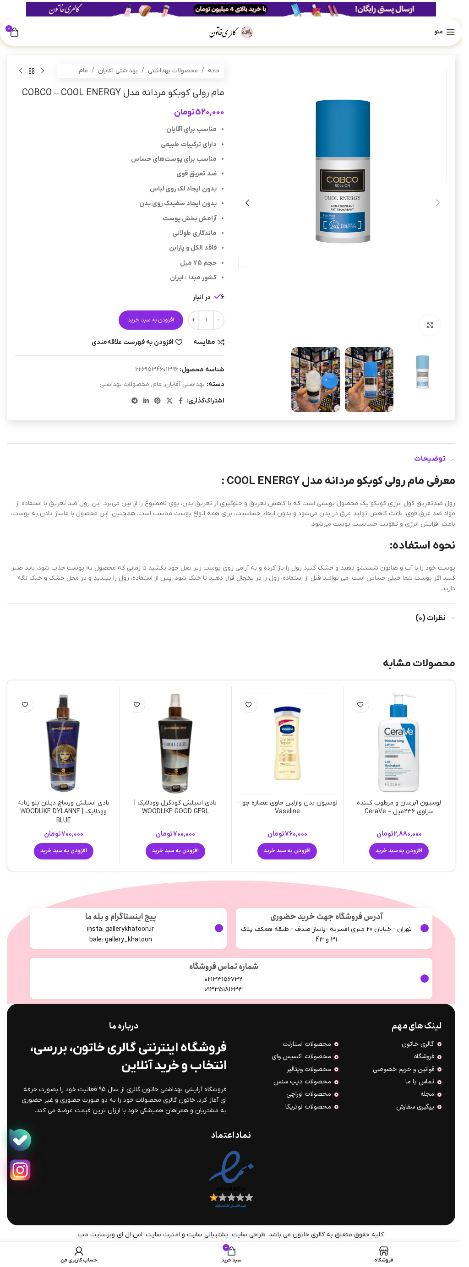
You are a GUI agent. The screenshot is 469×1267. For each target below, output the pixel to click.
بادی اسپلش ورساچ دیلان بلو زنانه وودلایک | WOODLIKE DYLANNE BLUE (63, 812)
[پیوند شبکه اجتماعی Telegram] (135, 401)
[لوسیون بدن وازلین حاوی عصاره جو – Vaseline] (287, 743)
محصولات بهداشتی (173, 70)
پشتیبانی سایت (208, 1234)
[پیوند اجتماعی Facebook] (180, 401)
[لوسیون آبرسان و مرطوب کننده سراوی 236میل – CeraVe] (399, 743)
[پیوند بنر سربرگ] (231, 9)
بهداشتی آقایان (118, 70)
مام (83, 70)
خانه (214, 70)
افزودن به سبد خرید (151, 320)
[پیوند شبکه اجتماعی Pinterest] (158, 401)
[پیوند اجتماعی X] (169, 401)
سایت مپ (92, 1234)
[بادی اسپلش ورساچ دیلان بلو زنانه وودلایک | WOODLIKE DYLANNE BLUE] (63, 743)
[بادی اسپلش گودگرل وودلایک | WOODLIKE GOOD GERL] (175, 743)
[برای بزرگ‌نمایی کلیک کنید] (430, 325)
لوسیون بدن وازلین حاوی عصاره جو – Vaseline (287, 807)
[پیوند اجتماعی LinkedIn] (146, 401)
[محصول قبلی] (42, 70)
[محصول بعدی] (20, 70)
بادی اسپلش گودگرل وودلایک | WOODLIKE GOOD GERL (175, 807)
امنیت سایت (163, 1234)
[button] (438, 203)
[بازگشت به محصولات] (31, 70)
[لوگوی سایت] (231, 31)
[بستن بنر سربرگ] (11, 9)
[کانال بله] (20, 1140)
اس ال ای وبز (124, 1234)
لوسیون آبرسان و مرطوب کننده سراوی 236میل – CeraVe (399, 807)
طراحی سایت (249, 1234)
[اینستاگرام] (20, 1170)
